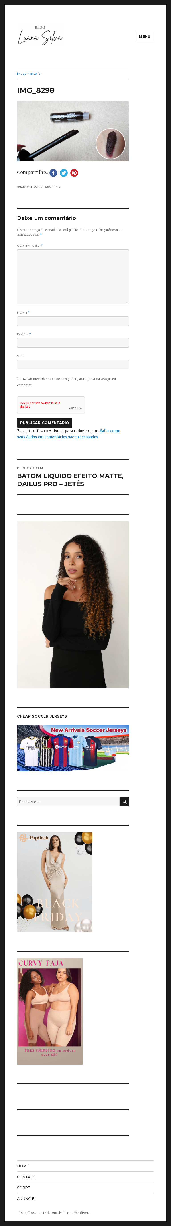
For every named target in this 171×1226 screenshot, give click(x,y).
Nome (23, 312)
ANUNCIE (25, 1199)
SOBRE (23, 1188)
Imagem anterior (29, 73)
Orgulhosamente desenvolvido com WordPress (55, 1213)
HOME (23, 1166)
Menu (145, 36)
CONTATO (26, 1177)
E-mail (24, 334)
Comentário (30, 245)
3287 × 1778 (52, 186)
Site (20, 356)
